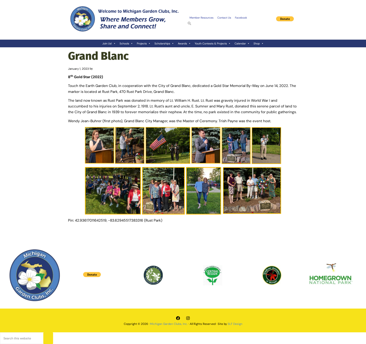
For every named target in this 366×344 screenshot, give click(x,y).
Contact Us (224, 17)
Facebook (241, 17)
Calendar (240, 43)
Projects (142, 43)
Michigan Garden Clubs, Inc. (169, 324)
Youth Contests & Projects (211, 43)
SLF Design (235, 324)
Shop (257, 43)
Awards (182, 43)
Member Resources (201, 17)
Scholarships (162, 43)
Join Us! (107, 43)
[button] (189, 23)
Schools (124, 43)
